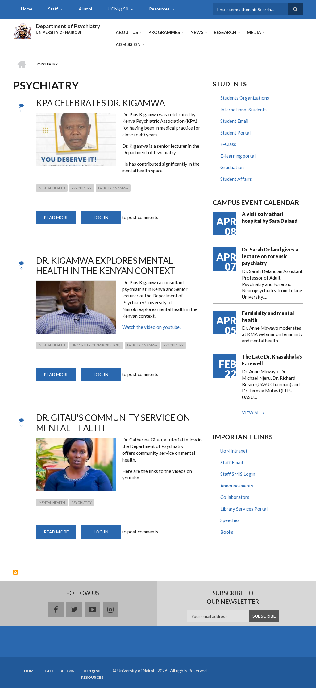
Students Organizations (244, 98)
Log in (101, 217)
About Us (127, 32)
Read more (60, 219)
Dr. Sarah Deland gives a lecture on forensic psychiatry (270, 256)
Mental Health (52, 188)
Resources (159, 8)
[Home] (22, 30)
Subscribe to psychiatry (15, 572)
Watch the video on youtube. (151, 327)
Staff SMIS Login (237, 474)
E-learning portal (238, 156)
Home (26, 8)
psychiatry (82, 188)
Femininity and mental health (268, 316)
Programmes (164, 32)
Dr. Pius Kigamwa (113, 188)
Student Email (234, 121)
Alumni (85, 8)
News (196, 32)
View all (252, 412)
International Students (243, 109)
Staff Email (231, 462)
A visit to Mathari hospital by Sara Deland (269, 217)
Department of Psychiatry (68, 26)
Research (225, 32)
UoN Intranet (233, 451)
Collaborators (234, 497)
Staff (53, 8)
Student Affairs (236, 179)
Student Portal (235, 132)
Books (226, 532)
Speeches (229, 520)
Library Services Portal (244, 509)
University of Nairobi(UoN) (96, 345)
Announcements (236, 485)
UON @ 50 (118, 8)
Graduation (232, 167)
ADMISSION (128, 44)
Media (254, 32)
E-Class (228, 144)
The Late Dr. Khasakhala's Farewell (272, 360)
